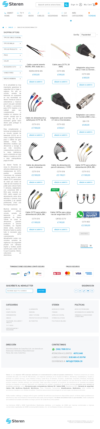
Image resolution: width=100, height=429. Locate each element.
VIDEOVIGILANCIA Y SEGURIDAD (12, 329)
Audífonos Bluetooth (23, 388)
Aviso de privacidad (82, 309)
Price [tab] (6, 55)
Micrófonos (35, 388)
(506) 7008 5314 (63, 349)
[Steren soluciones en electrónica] (12, 4)
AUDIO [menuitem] (31, 14)
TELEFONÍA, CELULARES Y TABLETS (14, 322)
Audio (8, 309)
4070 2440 (78, 353)
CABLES (10, 27)
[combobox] (53, 5)
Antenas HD (51, 386)
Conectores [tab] (8, 73)
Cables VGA (10, 388)
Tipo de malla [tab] (9, 43)
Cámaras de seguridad (86, 386)
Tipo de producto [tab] (10, 49)
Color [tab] (6, 61)
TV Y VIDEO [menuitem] (20, 14)
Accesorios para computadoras (36, 386)
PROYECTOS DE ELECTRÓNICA (38, 318)
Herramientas (11, 315)
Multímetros (76, 388)
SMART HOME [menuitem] (8, 14)
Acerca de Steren (58, 309)
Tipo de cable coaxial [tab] (12, 37)
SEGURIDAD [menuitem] (53, 14)
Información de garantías (84, 312)
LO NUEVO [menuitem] (64, 14)
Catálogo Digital (58, 315)
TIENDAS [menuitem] (92, 14)
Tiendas (54, 312)
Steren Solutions (58, 318)
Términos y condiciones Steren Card (83, 316)
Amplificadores (66, 388)
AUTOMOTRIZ (33, 321)
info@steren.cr (74, 361)
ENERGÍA (32, 312)
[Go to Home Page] (3, 27)
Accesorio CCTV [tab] (10, 67)
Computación (11, 312)
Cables (8, 318)
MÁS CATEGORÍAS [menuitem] (77, 14)
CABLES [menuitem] (40, 14)
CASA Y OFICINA (34, 315)
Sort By (76, 35)
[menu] (50, 17)
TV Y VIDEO (9, 325)
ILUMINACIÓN (33, 309)
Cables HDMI (60, 386)
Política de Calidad (59, 321)
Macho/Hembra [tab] (10, 79)
